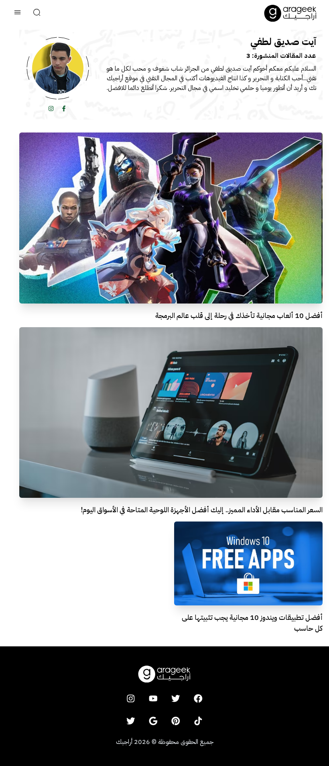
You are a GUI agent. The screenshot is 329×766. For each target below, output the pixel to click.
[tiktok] (198, 721)
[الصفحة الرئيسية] (290, 13)
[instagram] (130, 698)
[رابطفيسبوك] (64, 108)
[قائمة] (18, 13)
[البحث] (37, 13)
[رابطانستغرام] (51, 108)
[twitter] (175, 698)
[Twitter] (130, 721)
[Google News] (153, 721)
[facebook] (198, 698)
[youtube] (153, 698)
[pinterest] (175, 721)
